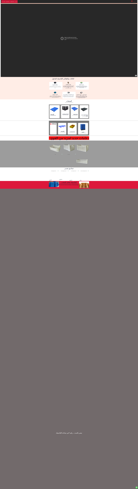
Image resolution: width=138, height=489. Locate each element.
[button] (10, 1)
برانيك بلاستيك (7, 1)
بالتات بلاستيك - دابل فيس (84, 115)
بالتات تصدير (62, 131)
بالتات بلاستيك (75, 114)
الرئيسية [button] (16, 1)
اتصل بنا (4, 1)
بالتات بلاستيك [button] (12, 1)
